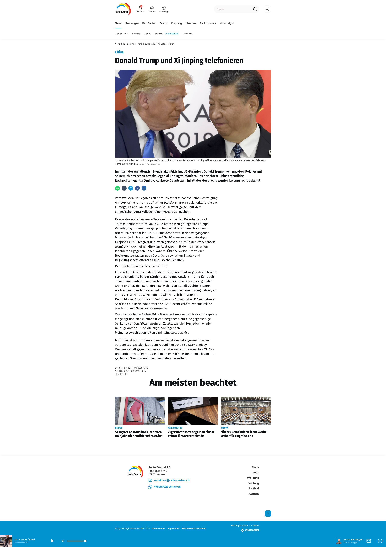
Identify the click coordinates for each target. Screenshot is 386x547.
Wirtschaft (187, 33)
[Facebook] (137, 188)
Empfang (176, 23)
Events (164, 23)
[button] (163, 9)
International (172, 33)
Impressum (173, 528)
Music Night (227, 23)
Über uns (190, 23)
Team (255, 467)
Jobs (256, 472)
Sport (147, 33)
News (118, 23)
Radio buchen (208, 23)
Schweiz (157, 33)
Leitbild (254, 488)
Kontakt (254, 493)
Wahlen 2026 (122, 33)
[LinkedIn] (144, 188)
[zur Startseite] (123, 9)
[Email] (130, 188)
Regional (136, 33)
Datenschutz (158, 528)
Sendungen (132, 23)
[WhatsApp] (117, 188)
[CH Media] (245, 530)
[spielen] (52, 541)
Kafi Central (149, 23)
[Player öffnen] (380, 541)
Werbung (253, 477)
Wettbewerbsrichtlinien (194, 528)
